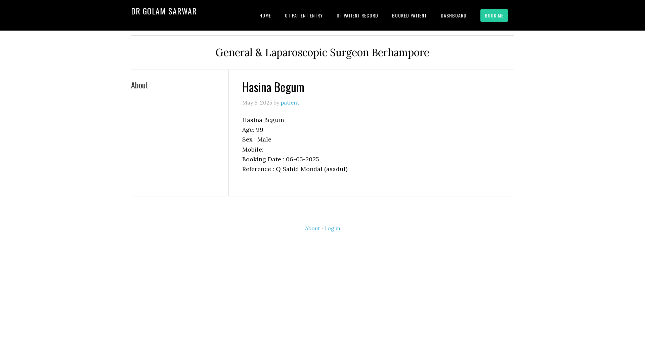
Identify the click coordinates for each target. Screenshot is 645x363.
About (139, 85)
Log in (332, 228)
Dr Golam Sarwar (164, 11)
